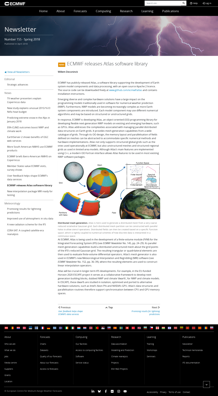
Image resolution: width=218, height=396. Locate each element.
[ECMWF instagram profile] (118, 391)
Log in (206, 3)
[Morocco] (193, 328)
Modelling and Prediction (122, 350)
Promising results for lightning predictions (24, 210)
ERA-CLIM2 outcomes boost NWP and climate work (28, 129)
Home (43, 11)
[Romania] (205, 328)
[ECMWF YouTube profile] (125, 391)
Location (8, 381)
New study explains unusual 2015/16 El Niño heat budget (28, 109)
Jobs (6, 356)
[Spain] (115, 328)
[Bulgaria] (145, 328)
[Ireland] (67, 328)
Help (194, 3)
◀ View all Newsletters (17, 72)
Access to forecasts (49, 368)
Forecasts (80, 11)
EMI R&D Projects (119, 368)
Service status (82, 362)
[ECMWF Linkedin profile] (93, 391)
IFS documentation (191, 362)
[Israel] (169, 328)
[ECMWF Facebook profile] (106, 391)
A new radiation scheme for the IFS (26, 224)
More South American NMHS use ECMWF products (30, 148)
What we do (9, 350)
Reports (186, 356)
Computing (103, 11)
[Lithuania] (181, 328)
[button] (206, 384)
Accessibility (152, 392)
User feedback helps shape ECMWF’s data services (27, 177)
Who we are (9, 343)
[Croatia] (18, 328)
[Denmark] (24, 328)
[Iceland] (60, 328)
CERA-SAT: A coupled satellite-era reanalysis (25, 232)
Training (150, 343)
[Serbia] (103, 328)
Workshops (152, 350)
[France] (42, 328)
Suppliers (8, 368)
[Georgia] (157, 328)
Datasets (44, 350)
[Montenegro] (187, 328)
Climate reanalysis (119, 356)
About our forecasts (49, 362)
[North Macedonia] (199, 328)
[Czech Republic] (151, 328)
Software (80, 356)
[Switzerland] (127, 328)
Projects (115, 362)
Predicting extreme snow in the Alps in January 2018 (28, 119)
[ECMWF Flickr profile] (112, 391)
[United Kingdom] (139, 328)
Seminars (151, 356)
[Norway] (91, 328)
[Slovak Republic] (212, 328)
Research (126, 11)
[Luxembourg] (79, 328)
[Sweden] (121, 328)
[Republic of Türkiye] (133, 328)
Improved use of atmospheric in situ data (30, 218)
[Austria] (6, 328)
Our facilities (81, 343)
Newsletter (187, 343)
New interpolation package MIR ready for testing (30, 193)
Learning (147, 11)
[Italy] (72, 328)
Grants (7, 375)
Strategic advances (17, 84)
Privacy (163, 392)
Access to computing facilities (89, 350)
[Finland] (36, 328)
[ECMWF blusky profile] (99, 391)
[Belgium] (12, 328)
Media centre (10, 362)
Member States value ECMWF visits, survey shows (26, 167)
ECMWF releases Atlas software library (29, 185)
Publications (170, 11)
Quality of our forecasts (51, 356)
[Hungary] (163, 328)
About (61, 11)
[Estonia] (30, 328)
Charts (43, 343)
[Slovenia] (109, 328)
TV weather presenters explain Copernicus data (24, 100)
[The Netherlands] (85, 328)
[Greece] (54, 328)
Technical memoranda (192, 350)
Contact (186, 392)
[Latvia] (175, 328)
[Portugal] (97, 328)
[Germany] (48, 328)
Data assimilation (119, 343)
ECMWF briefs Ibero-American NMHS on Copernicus (29, 158)
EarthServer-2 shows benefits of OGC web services (27, 138)
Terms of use (175, 392)
